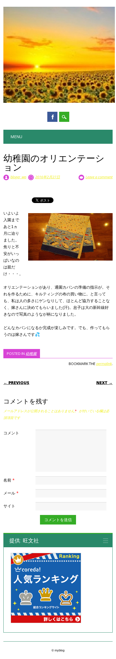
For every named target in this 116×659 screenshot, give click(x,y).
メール (11, 493)
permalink (104, 363)
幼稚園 (31, 353)
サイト (9, 505)
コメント (11, 432)
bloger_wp (18, 176)
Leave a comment (99, 176)
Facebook (52, 117)
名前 (9, 480)
